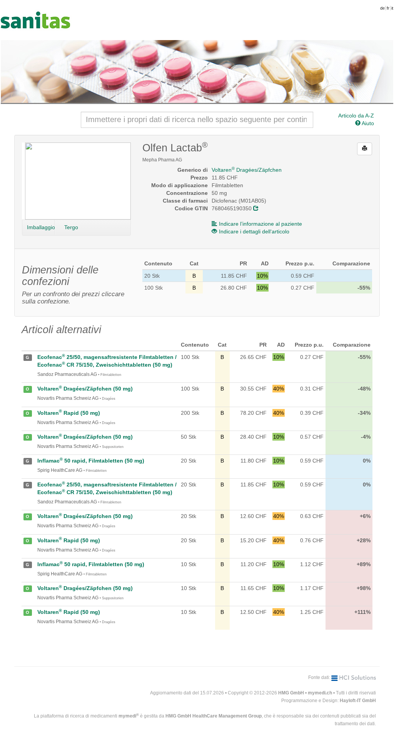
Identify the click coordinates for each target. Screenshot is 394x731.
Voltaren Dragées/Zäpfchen (247, 170)
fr (388, 8)
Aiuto (367, 123)
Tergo (71, 227)
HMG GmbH (291, 693)
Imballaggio (41, 227)
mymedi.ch (320, 693)
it (392, 8)
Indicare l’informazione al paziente (260, 224)
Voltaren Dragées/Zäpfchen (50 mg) (85, 389)
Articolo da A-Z (356, 115)
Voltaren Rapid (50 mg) (68, 413)
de (382, 8)
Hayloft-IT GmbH (358, 700)
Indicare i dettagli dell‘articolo (254, 231)
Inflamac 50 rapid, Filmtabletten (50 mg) (90, 461)
